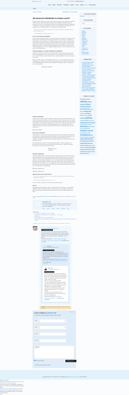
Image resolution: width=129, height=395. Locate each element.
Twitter (43, 208)
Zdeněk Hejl (50, 267)
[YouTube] (92, 1)
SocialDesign (84, 141)
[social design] (66, 373)
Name (36, 320)
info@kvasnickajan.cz (80, 1)
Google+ (48, 208)
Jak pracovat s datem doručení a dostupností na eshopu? (11, 388)
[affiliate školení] (52, 373)
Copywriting (83, 113)
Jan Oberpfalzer (85, 82)
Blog (86, 4)
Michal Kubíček (90, 126)
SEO (83, 46)
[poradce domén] (79, 373)
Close (1, 394)
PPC (92, 135)
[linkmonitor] (91, 373)
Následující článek (66, 11)
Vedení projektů (85, 52)
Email (36, 327)
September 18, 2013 (50, 33)
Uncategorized (85, 49)
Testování (91, 141)
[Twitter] (86, 1)
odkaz (67, 196)
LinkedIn (53, 208)
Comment (37, 346)
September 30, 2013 (51, 180)
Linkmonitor (89, 124)
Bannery (91, 109)
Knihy (83, 36)
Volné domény (92, 4)
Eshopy (38, 196)
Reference (59, 4)
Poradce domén (86, 132)
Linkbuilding (85, 124)
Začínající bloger (90, 147)
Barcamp (82, 111)
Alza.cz (52, 160)
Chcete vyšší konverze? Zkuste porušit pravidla (44, 217)
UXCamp (90, 143)
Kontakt (82, 4)
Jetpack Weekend (91, 120)
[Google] (88, 1)
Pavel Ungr (43, 228)
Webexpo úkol (37, 216)
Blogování (84, 32)
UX (45, 196)
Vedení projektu (84, 145)
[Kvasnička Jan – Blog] (39, 3)
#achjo (42, 31)
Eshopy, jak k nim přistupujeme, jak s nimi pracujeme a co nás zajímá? (49, 214)
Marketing (84, 38)
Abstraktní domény (85, 99)
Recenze (84, 45)
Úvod (49, 4)
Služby (53, 4)
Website (36, 340)
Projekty (72, 4)
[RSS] (95, 1)
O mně (77, 4)
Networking (87, 128)
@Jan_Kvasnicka (36, 176)
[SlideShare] (93, 1)
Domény (84, 33)
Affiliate (83, 31)
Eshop (50, 196)
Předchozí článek (74, 11)
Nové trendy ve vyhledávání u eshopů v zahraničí (44, 213)
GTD (86, 120)
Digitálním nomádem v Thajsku (88, 90)
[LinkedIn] (90, 1)
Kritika (81, 124)
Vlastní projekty (85, 53)
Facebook (82, 120)
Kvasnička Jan (46, 202)
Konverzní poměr (89, 122)
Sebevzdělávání (85, 139)
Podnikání (84, 42)
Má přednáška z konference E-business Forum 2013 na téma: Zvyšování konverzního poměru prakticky (55, 261)
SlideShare (63, 208)
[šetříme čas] (39, 373)
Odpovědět (44, 242)
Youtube (58, 208)
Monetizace (84, 39)
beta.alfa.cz (58, 59)
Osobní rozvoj (85, 41)
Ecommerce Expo (84, 115)
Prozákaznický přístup (89, 137)
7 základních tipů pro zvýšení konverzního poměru (88, 65)
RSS (68, 208)
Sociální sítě (84, 48)
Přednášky (66, 4)
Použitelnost (42, 196)
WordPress (82, 147)
